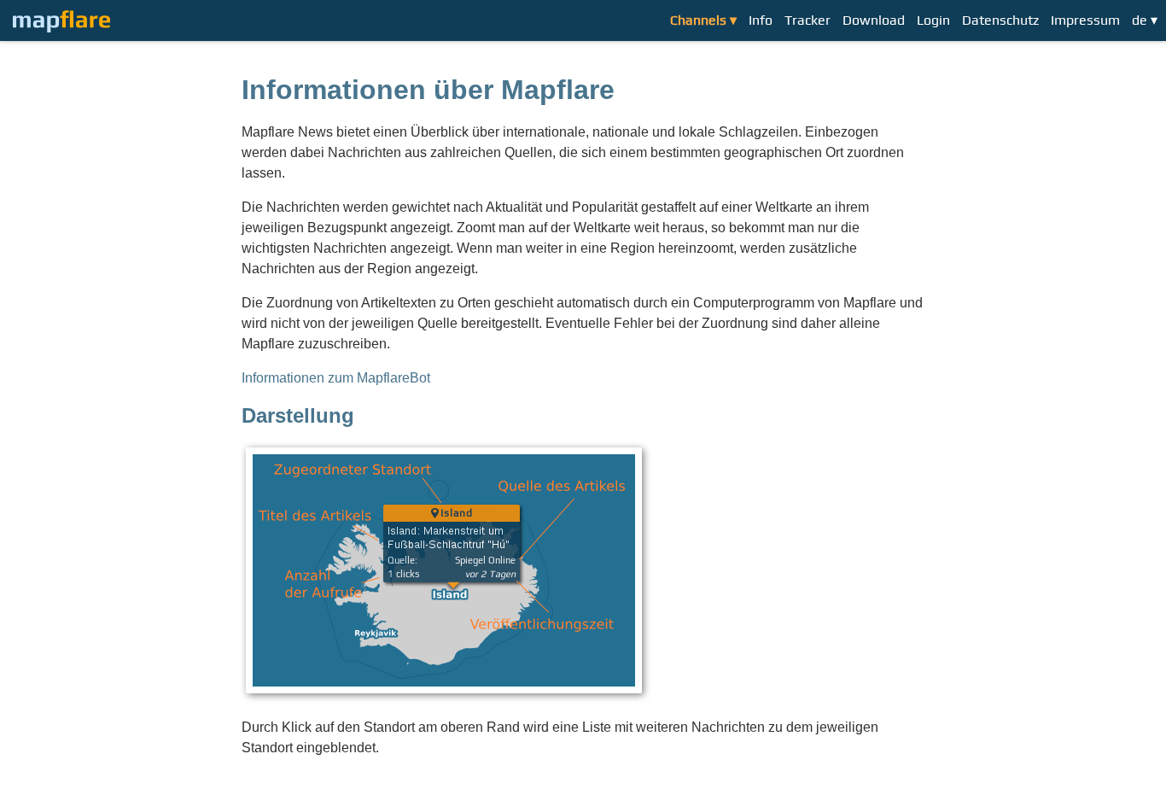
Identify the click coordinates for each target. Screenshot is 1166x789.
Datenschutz (1000, 20)
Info (760, 20)
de (1139, 20)
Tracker (807, 20)
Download (873, 20)
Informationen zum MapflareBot (336, 378)
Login (933, 20)
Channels (698, 20)
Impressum (1085, 20)
